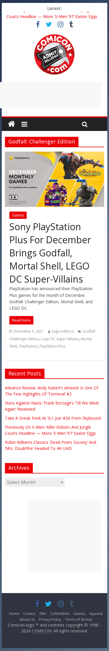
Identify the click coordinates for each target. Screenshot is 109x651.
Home (14, 613)
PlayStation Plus (52, 346)
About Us (27, 619)
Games (18, 215)
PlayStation (28, 346)
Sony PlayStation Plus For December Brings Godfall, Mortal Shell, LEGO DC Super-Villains (50, 252)
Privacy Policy (50, 619)
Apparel (96, 613)
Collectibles (59, 613)
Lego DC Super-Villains (60, 338)
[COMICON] (54, 36)
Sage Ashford (63, 331)
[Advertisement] (64, 536)
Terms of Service (78, 619)
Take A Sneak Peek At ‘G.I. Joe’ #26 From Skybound (53, 418)
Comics (29, 613)
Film (43, 613)
